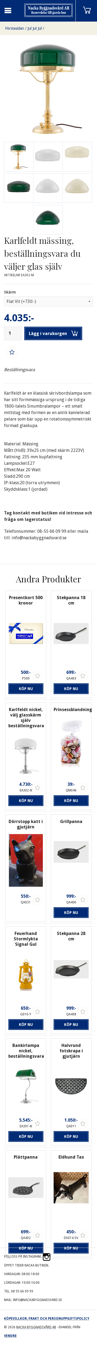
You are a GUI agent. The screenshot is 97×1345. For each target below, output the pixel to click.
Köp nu (26, 689)
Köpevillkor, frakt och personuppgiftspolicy (46, 1318)
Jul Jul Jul (34, 28)
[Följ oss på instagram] (46, 1256)
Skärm (10, 292)
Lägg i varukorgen (48, 333)
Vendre (10, 1336)
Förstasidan (14, 28)
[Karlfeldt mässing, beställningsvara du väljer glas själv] (48, 157)
